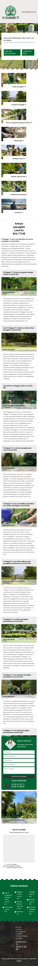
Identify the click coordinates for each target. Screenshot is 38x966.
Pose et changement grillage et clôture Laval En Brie (8, 898)
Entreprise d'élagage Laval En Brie (32, 911)
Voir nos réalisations (10, 52)
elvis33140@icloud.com (29, 12)
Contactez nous (27, 52)
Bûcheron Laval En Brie (32, 902)
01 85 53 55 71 (18, 784)
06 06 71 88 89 (18, 787)
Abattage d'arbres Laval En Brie (19, 895)
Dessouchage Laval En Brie (8, 909)
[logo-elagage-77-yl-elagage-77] (9, 12)
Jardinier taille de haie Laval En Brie (20, 905)
